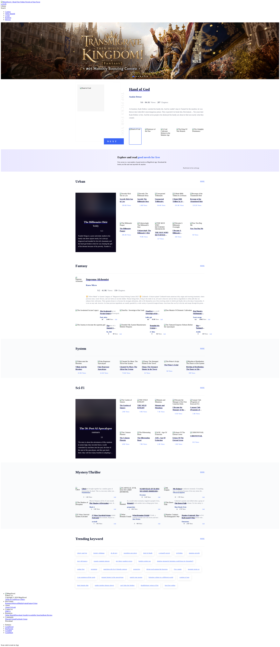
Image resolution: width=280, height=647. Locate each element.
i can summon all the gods (86, 577)
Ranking (8, 18)
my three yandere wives (124, 561)
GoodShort (9, 633)
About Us (8, 607)
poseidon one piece (130, 553)
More (202, 181)
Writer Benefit (10, 14)
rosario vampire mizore (102, 561)
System (25, 603)
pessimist (94, 569)
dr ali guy (114, 553)
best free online (170, 585)
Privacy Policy (20, 599)
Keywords (30, 615)
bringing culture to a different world (161, 577)
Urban (35, 603)
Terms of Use (10, 599)
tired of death (147, 553)
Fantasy (30, 603)
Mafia (21, 603)
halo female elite (82, 585)
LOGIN (3, 4)
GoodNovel (9, 627)
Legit (14, 607)
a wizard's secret (164, 553)
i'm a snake (178, 569)
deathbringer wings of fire (149, 585)
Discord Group (10, 619)
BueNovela (9, 629)
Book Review (47, 615)
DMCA (8, 611)
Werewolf (15, 603)
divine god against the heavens (157, 569)
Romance (8, 603)
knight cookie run (145, 561)
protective (136, 569)
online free (81, 569)
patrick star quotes (136, 577)
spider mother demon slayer (104, 585)
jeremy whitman (98, 553)
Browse (8, 20)
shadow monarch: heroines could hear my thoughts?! (175, 561)
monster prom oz (194, 569)
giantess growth (194, 553)
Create (7, 16)
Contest (7, 12)
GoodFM (8, 631)
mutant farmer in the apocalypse (112, 577)
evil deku (179, 553)
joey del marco (82, 561)
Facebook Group (21, 619)
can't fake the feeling (127, 585)
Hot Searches (38, 615)
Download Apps (20, 615)
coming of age (184, 577)
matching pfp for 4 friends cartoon (115, 569)
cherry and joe (82, 553)
